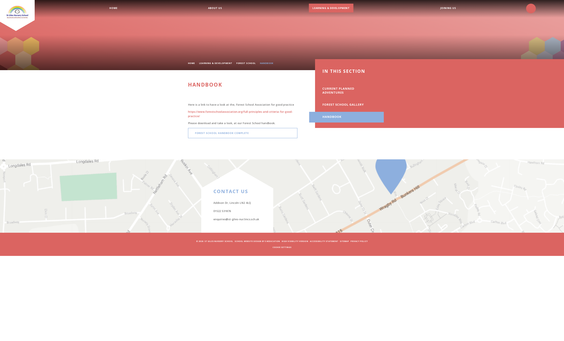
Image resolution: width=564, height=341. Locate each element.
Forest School (246, 63)
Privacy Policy (359, 241)
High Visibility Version (295, 241)
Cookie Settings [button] (282, 247)
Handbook (266, 63)
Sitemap (344, 241)
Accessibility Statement (324, 241)
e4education (272, 241)
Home (191, 63)
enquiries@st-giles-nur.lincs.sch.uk (236, 219)
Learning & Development (215, 63)
